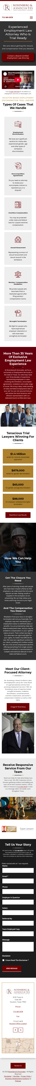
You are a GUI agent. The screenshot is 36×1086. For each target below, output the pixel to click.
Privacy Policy (26, 1076)
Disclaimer (6, 956)
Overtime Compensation (18, 213)
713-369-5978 (7, 17)
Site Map (16, 1076)
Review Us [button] (18, 1066)
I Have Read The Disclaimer (17, 960)
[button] (31, 17)
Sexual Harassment (18, 248)
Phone (4, 887)
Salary (4, 908)
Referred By (7, 918)
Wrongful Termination (18, 321)
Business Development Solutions (17, 1079)
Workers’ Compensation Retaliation (18, 283)
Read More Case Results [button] (18, 515)
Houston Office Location (18, 1024)
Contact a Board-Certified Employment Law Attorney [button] (18, 57)
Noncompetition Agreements (18, 174)
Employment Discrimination (18, 133)
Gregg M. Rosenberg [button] (18, 707)
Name (4, 866)
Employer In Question (11, 897)
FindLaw (18, 1081)
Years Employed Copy (11, 929)
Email (5, 876)
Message (6, 940)
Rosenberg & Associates (17, 1072)
